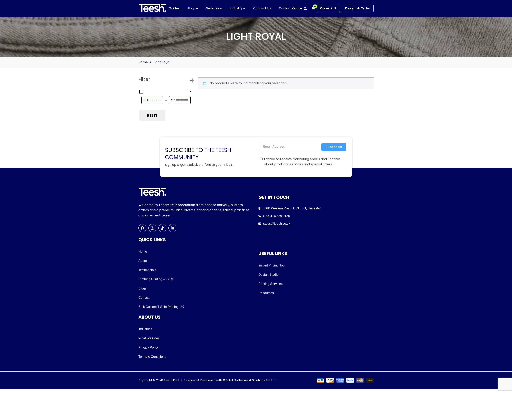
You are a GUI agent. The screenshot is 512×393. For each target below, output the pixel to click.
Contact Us (262, 8)
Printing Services (270, 283)
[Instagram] (152, 228)
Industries (145, 329)
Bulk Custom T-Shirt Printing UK (161, 307)
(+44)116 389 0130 (276, 216)
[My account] (305, 8)
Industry (236, 8)
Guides (174, 8)
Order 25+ (328, 8)
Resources (266, 293)
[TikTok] (162, 228)
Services (212, 8)
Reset (152, 115)
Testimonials (147, 270)
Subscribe (334, 147)
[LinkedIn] (172, 228)
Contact (143, 297)
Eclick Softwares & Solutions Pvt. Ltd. (251, 380)
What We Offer (148, 338)
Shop (191, 8)
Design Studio (268, 274)
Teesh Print (171, 380)
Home (143, 62)
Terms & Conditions (152, 356)
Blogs (142, 288)
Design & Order (357, 8)
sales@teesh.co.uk (276, 223)
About (142, 260)
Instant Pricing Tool (271, 265)
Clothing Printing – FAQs (156, 279)
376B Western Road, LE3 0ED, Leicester (292, 208)
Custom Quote (290, 8)
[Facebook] (142, 228)
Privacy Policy (148, 347)
